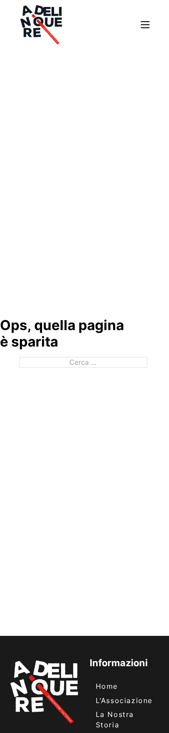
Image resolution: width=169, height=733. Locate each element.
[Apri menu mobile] (145, 24)
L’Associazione (124, 700)
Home (107, 686)
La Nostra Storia (115, 719)
